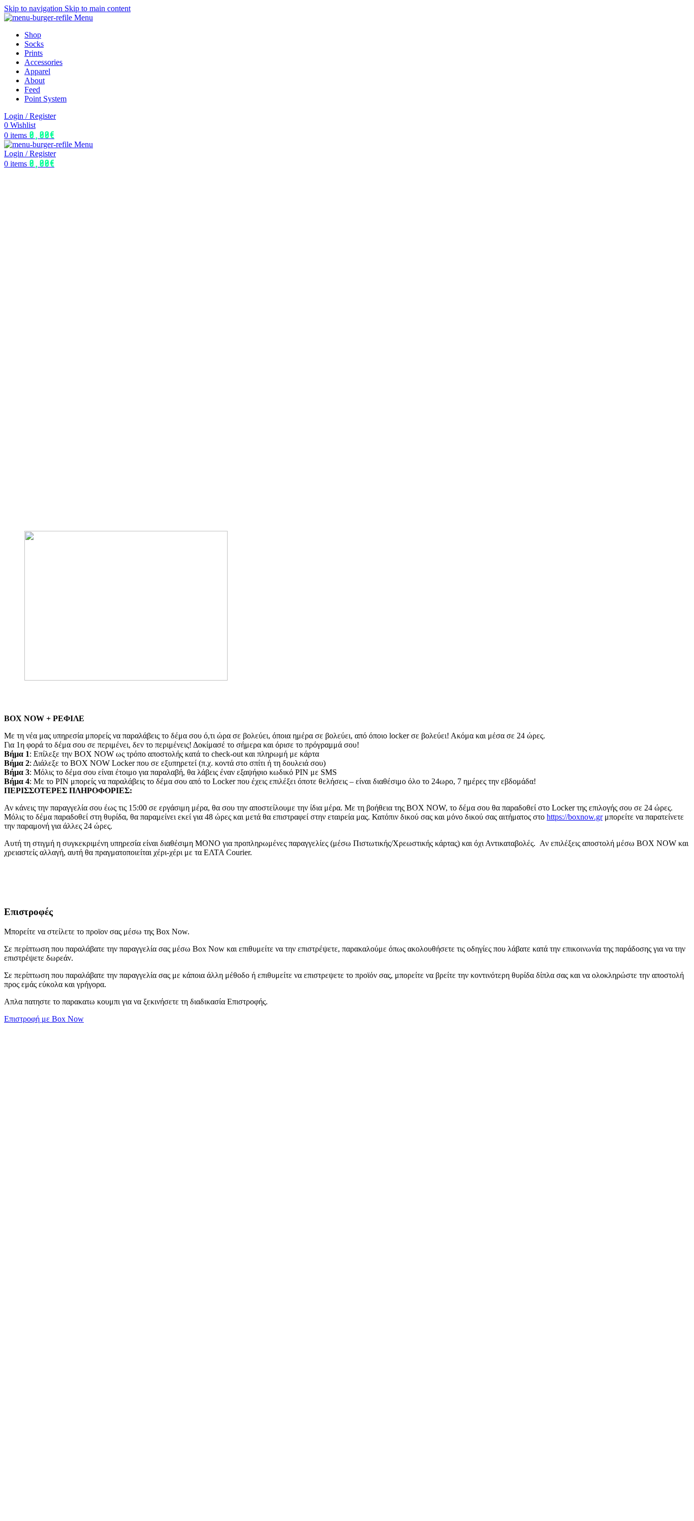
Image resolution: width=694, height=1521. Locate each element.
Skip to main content (98, 8)
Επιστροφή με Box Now (44, 1019)
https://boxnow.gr (575, 817)
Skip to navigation (34, 8)
